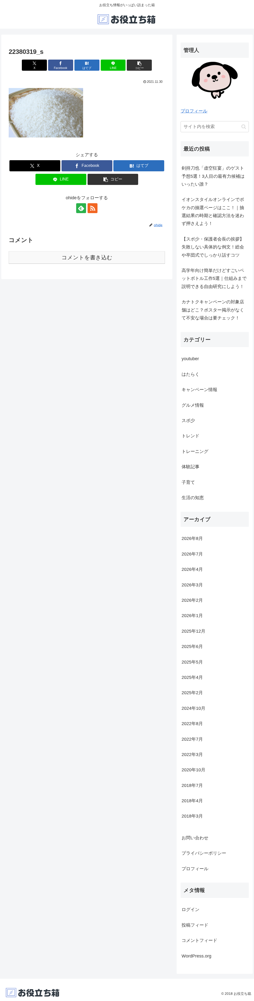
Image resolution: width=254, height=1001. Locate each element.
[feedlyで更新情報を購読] (81, 208)
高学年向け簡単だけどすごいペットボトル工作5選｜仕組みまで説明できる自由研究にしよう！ (214, 278)
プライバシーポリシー (204, 853)
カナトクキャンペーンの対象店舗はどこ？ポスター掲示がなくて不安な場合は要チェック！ (213, 309)
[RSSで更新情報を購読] (92, 208)
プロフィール (194, 111)
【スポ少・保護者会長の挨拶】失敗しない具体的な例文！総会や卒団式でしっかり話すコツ (213, 247)
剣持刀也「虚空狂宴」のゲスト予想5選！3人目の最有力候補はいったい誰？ (213, 176)
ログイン (190, 909)
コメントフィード (199, 940)
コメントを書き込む (87, 257)
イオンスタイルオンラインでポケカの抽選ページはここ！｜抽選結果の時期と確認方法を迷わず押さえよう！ (213, 211)
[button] (139, 65)
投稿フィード (195, 925)
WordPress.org (196, 956)
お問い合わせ (195, 837)
